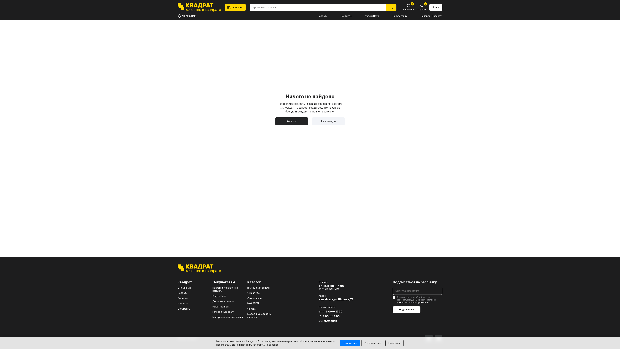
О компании (184, 287)
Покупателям (400, 16)
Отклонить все (372, 343)
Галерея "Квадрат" (431, 16)
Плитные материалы (258, 287)
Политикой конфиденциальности (413, 302)
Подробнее (272, 344)
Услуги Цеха (372, 16)
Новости (322, 16)
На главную (328, 121)
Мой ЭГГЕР (253, 303)
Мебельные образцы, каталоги (259, 315)
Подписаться (406, 309)
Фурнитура (253, 292)
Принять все (350, 343)
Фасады (251, 308)
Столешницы (254, 298)
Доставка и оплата (223, 301)
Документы (184, 308)
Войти (436, 7)
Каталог (291, 121)
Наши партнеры (221, 306)
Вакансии (183, 298)
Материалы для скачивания (227, 317)
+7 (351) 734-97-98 (331, 286)
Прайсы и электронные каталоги (225, 289)
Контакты (346, 16)
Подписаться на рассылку (415, 282)
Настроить (394, 343)
